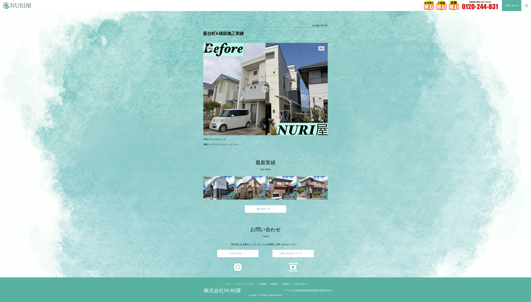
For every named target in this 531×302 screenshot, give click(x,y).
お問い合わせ (511, 5)
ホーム (228, 284)
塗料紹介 (286, 284)
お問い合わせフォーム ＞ (293, 253)
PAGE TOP (517, 290)
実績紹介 (274, 284)
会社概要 (262, 284)
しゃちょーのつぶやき (244, 284)
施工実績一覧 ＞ (265, 209)
